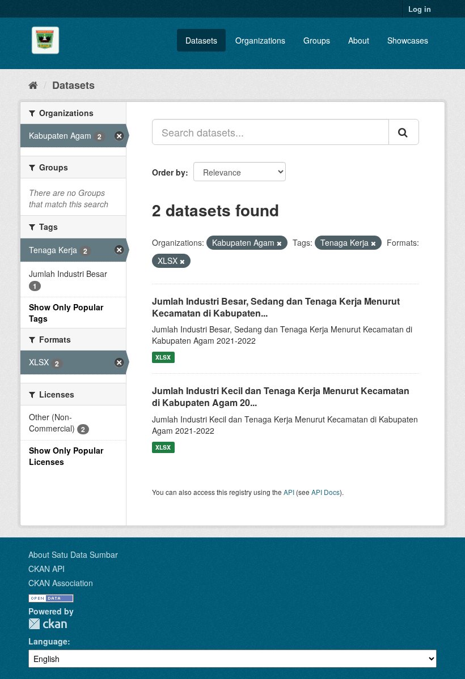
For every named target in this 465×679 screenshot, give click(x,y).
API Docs (325, 492)
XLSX (163, 357)
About (358, 40)
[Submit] (403, 132)
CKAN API (46, 568)
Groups (316, 40)
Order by (168, 172)
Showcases (407, 40)
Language (47, 641)
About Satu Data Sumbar (73, 554)
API (289, 492)
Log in (419, 8)
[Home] (33, 84)
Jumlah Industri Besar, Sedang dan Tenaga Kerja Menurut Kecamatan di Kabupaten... (276, 306)
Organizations (260, 40)
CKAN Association (60, 582)
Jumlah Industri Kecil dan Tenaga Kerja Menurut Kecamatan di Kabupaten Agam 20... (280, 396)
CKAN (47, 624)
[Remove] (279, 242)
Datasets (201, 40)
